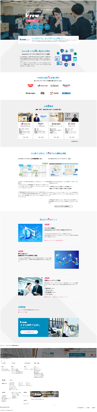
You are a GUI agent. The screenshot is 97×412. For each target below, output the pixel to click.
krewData (13, 363)
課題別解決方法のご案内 (38, 373)
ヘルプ (3, 367)
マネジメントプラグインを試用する (62, 206)
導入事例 (3, 380)
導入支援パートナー (13, 388)
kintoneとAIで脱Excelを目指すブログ (37, 399)
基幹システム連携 (14, 369)
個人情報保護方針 (80, 407)
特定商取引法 (14, 397)
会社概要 (88, 407)
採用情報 (93, 407)
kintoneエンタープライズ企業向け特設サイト (55, 240)
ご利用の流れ (4, 395)
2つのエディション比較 (28, 369)
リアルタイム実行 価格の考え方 (17, 373)
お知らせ (25, 400)
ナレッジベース (26, 395)
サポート (11, 380)
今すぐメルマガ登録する (74, 357)
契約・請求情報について (6, 398)
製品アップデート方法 (13, 389)
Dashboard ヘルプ (22, 385)
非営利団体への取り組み (38, 377)
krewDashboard (27, 363)
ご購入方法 (4, 397)
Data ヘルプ (21, 384)
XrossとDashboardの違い (6, 370)
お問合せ (25, 392)
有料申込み (4, 401)
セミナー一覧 (11, 385)
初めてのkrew (48, 296)
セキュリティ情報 (23, 312)
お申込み (3, 392)
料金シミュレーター (37, 369)
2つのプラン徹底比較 (15, 370)
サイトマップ (26, 403)
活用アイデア (4, 383)
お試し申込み (4, 399)
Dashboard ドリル (29, 385)
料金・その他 (36, 363)
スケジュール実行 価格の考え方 (17, 371)
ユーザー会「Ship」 (12, 386)
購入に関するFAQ (37, 370)
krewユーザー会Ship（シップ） (61, 296)
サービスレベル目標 (15, 395)
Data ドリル (28, 384)
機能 (2, 366)
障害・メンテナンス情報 (16, 392)
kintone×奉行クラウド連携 (38, 374)
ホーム (3, 345)
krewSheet (4, 363)
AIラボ (35, 366)
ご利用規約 (14, 396)
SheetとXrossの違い (5, 369)
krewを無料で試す (29, 332)
